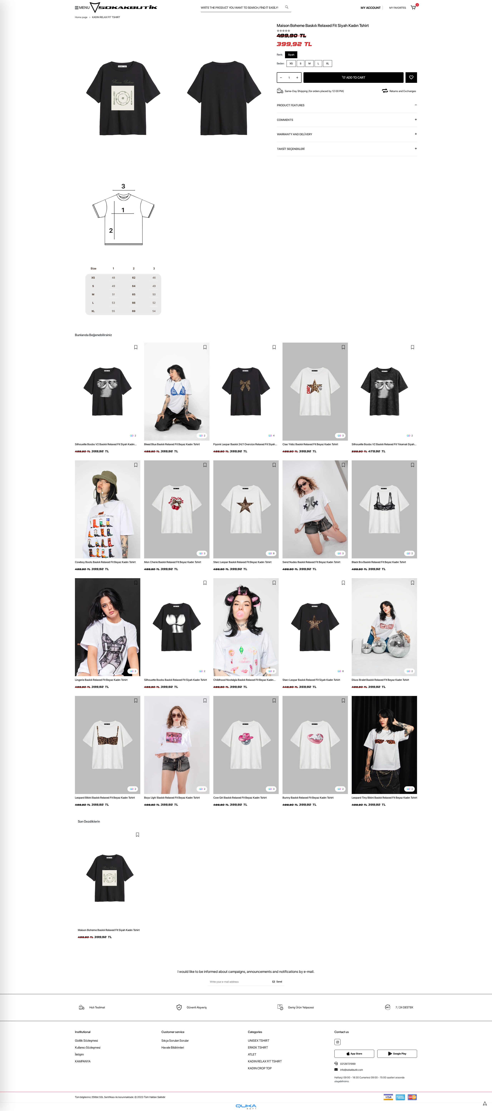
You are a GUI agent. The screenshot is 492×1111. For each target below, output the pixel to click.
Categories (255, 1032)
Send (279, 981)
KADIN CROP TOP (260, 1068)
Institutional (82, 1032)
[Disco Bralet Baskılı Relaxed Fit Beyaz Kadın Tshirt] (384, 627)
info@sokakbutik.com (351, 1069)
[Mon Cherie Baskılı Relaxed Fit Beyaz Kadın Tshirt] (176, 509)
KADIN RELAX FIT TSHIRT (265, 1061)
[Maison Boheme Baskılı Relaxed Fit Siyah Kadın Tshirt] (110, 878)
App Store (356, 1053)
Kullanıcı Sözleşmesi (87, 1047)
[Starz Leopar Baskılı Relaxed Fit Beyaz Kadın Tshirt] (246, 509)
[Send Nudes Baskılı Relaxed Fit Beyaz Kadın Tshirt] (315, 509)
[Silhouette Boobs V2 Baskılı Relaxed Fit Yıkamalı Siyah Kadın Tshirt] (384, 392)
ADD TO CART (355, 77)
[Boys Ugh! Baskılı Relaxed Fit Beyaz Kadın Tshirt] (176, 745)
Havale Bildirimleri (172, 1047)
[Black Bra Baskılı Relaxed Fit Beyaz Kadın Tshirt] (384, 509)
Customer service (172, 1032)
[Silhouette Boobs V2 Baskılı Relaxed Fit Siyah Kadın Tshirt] (107, 392)
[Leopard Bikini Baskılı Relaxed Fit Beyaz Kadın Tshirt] (107, 745)
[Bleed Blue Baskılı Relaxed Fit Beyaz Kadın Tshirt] (176, 392)
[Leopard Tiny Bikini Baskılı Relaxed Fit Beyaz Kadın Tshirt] (384, 745)
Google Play (399, 1053)
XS (291, 63)
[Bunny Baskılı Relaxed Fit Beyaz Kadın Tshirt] (315, 745)
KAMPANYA (83, 1061)
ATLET (252, 1054)
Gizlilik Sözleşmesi (86, 1040)
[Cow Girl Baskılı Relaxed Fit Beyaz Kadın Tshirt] (246, 745)
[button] (414, 7)
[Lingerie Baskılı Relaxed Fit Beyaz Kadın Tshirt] (107, 627)
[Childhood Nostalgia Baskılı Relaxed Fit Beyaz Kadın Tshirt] (246, 627)
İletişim (79, 1054)
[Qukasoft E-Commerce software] (246, 1106)
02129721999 (348, 1063)
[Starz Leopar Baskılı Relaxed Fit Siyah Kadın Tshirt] (315, 627)
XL (327, 63)
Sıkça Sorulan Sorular (175, 1040)
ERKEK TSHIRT (258, 1047)
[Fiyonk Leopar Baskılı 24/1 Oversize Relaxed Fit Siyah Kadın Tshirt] (246, 392)
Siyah (291, 54)
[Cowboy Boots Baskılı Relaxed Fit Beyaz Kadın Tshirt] (107, 509)
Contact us (341, 1032)
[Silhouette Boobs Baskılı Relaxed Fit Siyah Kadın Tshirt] (176, 627)
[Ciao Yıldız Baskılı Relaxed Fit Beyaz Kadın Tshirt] (315, 392)
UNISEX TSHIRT (258, 1040)
